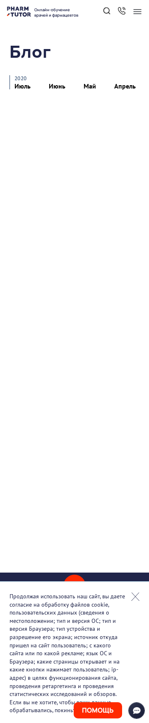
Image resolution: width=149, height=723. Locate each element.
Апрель (125, 86)
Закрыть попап (135, 597)
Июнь (57, 86)
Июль (22, 86)
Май (90, 86)
